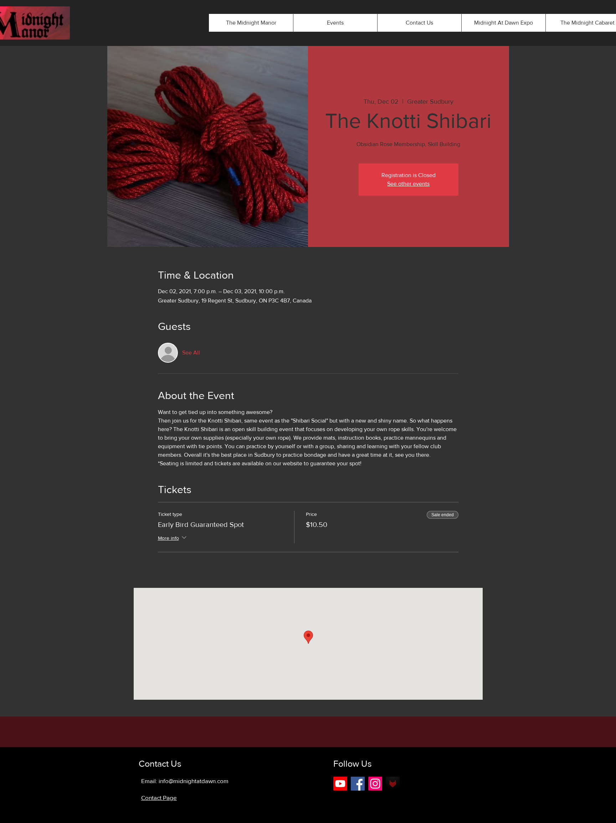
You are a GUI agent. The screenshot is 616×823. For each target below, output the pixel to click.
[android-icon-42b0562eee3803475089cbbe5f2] (393, 784)
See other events (408, 184)
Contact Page (159, 797)
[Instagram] (375, 784)
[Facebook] (358, 784)
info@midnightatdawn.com (194, 780)
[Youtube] (340, 784)
